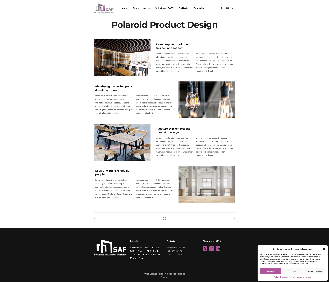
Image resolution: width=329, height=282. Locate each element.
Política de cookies (280, 277)
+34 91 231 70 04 (174, 254)
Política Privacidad (295, 277)
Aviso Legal (307, 277)
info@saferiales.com (176, 247)
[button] (324, 249)
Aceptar (270, 271)
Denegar (292, 271)
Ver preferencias (315, 271)
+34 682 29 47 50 (174, 251)
